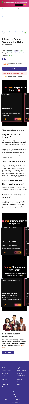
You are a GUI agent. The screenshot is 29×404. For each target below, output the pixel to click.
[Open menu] (4, 9)
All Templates (4, 13)
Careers (4, 386)
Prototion (14, 397)
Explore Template (6, 370)
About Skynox (5, 381)
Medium (19, 381)
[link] (9, 50)
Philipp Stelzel (8, 44)
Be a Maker (5, 373)
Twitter (18, 384)
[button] (14, 64)
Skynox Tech (18, 402)
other (10, 13)
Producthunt (5, 384)
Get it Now (17, 119)
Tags (3, 375)
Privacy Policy (20, 373)
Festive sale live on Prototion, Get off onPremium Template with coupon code (14, 3)
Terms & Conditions (21, 370)
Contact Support (21, 375)
